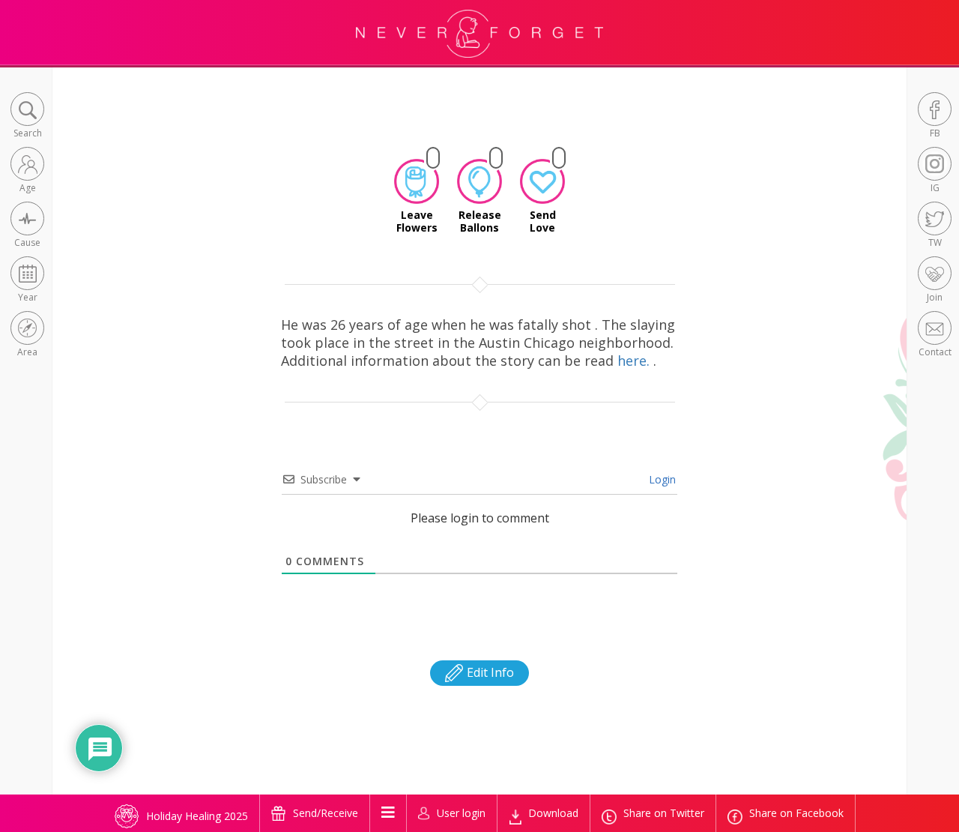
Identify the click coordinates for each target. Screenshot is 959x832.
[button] (27, 116)
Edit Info (489, 672)
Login (661, 479)
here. (635, 361)
